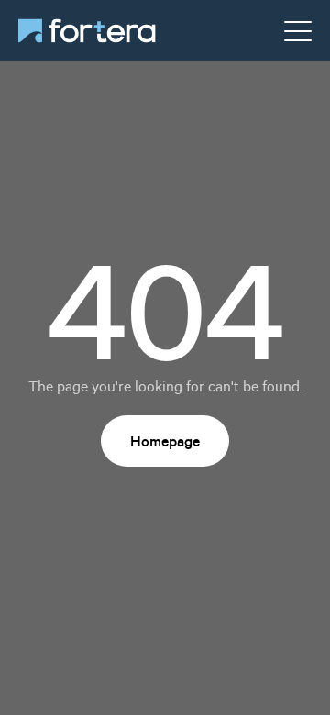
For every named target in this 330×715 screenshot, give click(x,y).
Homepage (165, 441)
